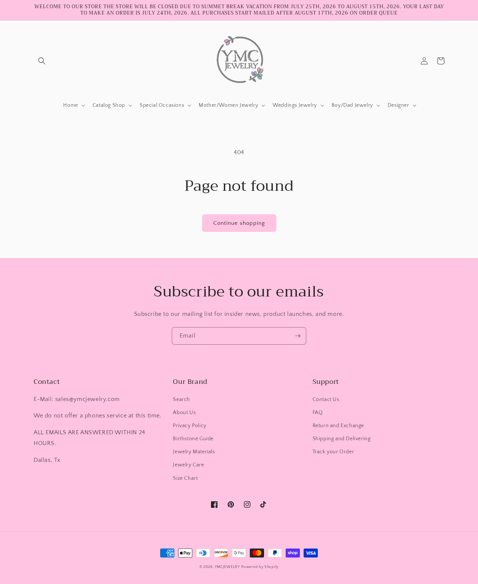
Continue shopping (239, 223)
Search (181, 400)
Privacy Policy (189, 426)
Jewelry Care (188, 465)
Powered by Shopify (260, 567)
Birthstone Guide (193, 439)
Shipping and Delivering (342, 439)
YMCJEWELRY (227, 567)
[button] (42, 61)
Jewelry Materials (194, 452)
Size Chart (185, 478)
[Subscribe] (297, 336)
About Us (184, 413)
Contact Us (326, 400)
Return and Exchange (338, 426)
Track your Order (333, 452)
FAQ (318, 413)
